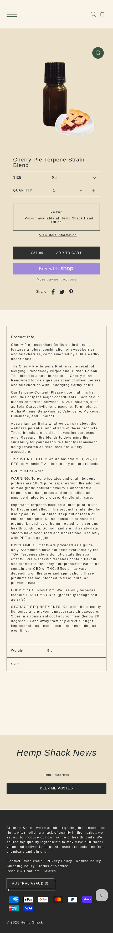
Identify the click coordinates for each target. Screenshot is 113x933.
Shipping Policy (21, 866)
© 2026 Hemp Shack (25, 922)
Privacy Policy (59, 861)
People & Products (23, 871)
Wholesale (33, 861)
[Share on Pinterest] (71, 291)
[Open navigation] (13, 14)
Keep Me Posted (56, 788)
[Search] (93, 14)
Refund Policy (88, 861)
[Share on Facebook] (53, 291)
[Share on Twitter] (62, 291)
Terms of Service (54, 866)
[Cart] (102, 14)
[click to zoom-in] (98, 53)
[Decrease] (81, 190)
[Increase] (93, 190)
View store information (58, 235)
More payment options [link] (56, 279)
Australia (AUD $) (30, 883)
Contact (13, 861)
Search (50, 871)
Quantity (22, 190)
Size (17, 177)
